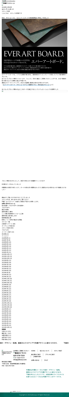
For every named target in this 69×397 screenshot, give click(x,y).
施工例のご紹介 (36, 354)
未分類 (4, 234)
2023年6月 (5, 315)
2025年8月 (5, 262)
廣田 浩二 (4, 333)
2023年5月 (5, 317)
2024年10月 (5, 283)
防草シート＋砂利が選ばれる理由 (12, 220)
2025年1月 (5, 276)
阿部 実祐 (4, 339)
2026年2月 (5, 250)
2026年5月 (5, 244)
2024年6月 (5, 291)
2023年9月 (5, 309)
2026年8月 (5, 238)
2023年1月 (5, 325)
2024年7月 (5, 289)
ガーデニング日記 (7, 226)
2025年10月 (5, 258)
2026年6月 (5, 242)
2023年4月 (5, 319)
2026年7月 (5, 240)
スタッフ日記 (6, 11)
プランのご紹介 (50, 354)
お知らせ (4, 331)
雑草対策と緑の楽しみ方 (9, 216)
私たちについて (44, 351)
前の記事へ (5, 205)
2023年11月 (5, 305)
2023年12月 (5, 303)
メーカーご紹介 (6, 232)
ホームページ (15, 199)
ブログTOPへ (13, 205)
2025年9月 (5, 260)
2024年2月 (5, 299)
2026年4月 (5, 246)
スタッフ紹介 (58, 351)
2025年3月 (5, 272)
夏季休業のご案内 (7, 212)
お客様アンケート (7, 224)
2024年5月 (5, 293)
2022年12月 (5, 327)
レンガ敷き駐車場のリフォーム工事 (12, 214)
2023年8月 (5, 311)
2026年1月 (5, 252)
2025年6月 (5, 266)
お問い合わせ (35, 360)
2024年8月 (5, 287)
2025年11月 (5, 256)
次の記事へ (20, 205)
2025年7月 (5, 264)
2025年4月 (5, 270)
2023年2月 (5, 323)
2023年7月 (5, 313)
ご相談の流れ (37, 356)
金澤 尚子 (4, 337)
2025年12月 (5, 254)
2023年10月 (5, 307)
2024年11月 (5, 281)
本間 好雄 (4, 335)
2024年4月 (5, 295)
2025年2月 (5, 274)
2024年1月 (5, 301)
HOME (33, 351)
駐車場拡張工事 (6, 218)
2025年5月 (5, 268)
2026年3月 (5, 248)
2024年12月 (5, 279)
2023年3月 (5, 321)
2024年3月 (5, 297)
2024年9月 (5, 285)
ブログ (4, 230)
